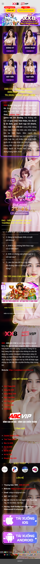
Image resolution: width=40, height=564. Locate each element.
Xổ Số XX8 (8, 454)
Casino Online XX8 (11, 436)
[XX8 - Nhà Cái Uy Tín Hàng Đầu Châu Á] (20, 3)
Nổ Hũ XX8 (8, 451)
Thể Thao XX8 (9, 439)
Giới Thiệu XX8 (9, 386)
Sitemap (7, 409)
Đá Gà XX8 (8, 447)
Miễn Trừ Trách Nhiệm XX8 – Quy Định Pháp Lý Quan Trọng (20, 308)
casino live (14, 114)
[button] (3, 3)
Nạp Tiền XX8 (9, 397)
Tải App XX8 (8, 405)
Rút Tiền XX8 (9, 401)
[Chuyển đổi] (4, 232)
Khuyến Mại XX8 (10, 458)
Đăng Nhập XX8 (10, 394)
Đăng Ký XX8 (9, 390)
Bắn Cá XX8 (8, 443)
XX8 (3, 343)
